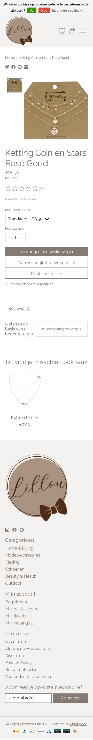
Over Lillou (15, 641)
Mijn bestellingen (21, 609)
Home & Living (19, 548)
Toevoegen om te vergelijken (31, 284)
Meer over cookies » (67, 10)
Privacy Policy (18, 662)
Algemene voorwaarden (28, 648)
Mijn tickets (15, 616)
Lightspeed (78, 724)
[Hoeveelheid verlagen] (10, 237)
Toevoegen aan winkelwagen (46, 251)
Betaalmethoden (21, 669)
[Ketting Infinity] (24, 392)
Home (10, 57)
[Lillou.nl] (19, 31)
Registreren (16, 601)
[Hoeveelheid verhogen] (21, 237)
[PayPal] (24, 731)
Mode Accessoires (22, 555)
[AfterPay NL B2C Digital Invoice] (66, 731)
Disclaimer (15, 655)
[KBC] (49, 731)
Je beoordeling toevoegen (61, 329)
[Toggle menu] (83, 31)
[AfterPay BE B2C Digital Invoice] (57, 731)
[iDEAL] (16, 731)
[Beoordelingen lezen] (22, 189)
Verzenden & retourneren (28, 676)
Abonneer (70, 698)
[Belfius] (41, 731)
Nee (44, 10)
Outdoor (13, 583)
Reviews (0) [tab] (19, 308)
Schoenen (14, 569)
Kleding (12, 562)
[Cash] (75, 731)
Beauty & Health (20, 576)
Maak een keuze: (19, 210)
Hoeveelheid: (15, 228)
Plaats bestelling (46, 273)
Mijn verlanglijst (19, 623)
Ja (32, 10)
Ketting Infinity (24, 417)
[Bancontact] (32, 731)
